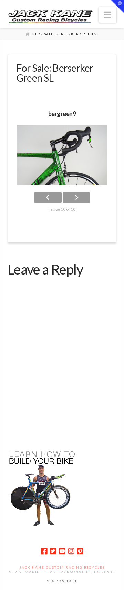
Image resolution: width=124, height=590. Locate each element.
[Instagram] (71, 551)
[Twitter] (53, 551)
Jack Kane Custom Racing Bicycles (62, 567)
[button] (107, 15)
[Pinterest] (80, 551)
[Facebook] (44, 551)
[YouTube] (62, 551)
